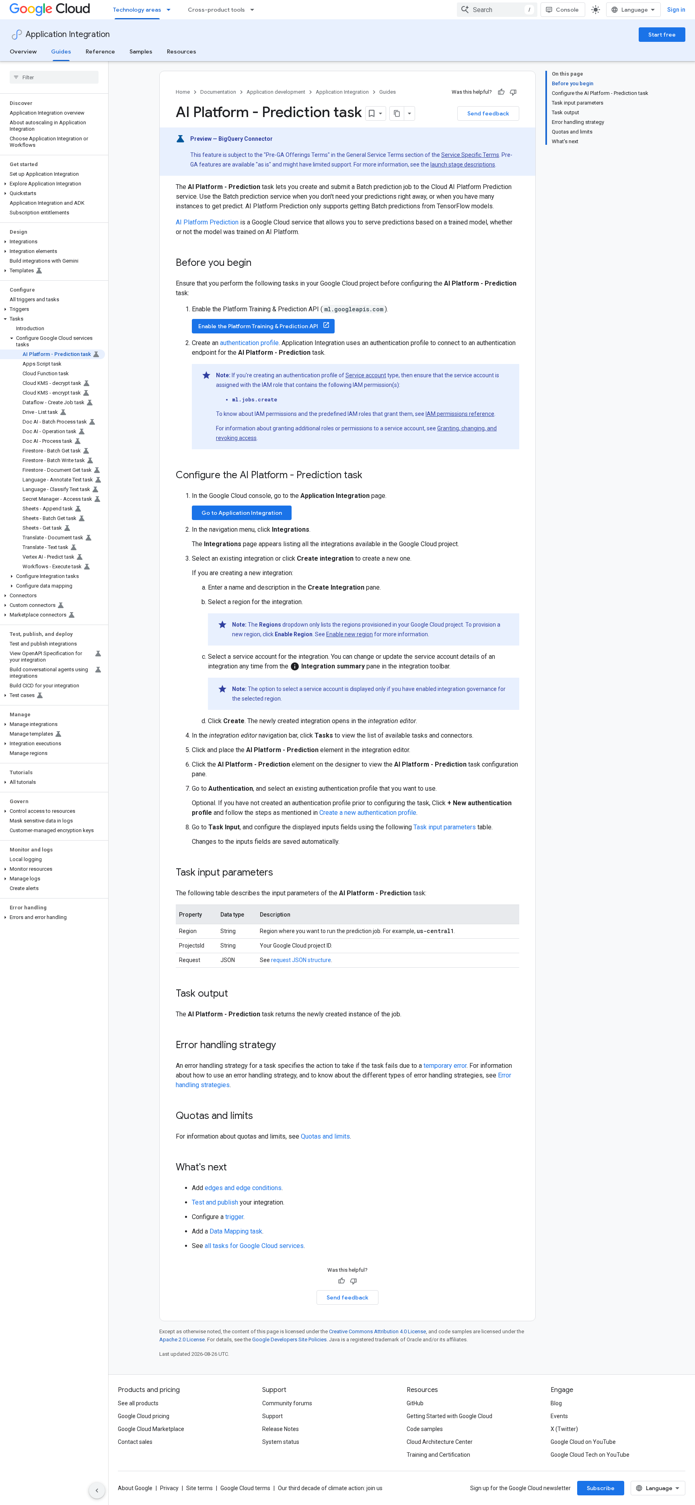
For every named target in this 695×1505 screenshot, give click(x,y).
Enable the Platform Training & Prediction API (258, 326)
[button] (52, 184)
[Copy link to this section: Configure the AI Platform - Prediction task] (370, 476)
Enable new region (349, 634)
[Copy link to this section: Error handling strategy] (284, 1046)
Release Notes (280, 1429)
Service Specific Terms (470, 155)
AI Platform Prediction (207, 222)
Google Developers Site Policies (289, 1339)
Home (183, 92)
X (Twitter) (564, 1429)
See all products (138, 1403)
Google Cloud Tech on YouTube (590, 1455)
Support (272, 1416)
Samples (141, 51)
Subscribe (601, 1488)
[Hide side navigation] (97, 1490)
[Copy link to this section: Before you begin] (259, 263)
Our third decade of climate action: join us (330, 1488)
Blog (556, 1403)
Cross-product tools (216, 9)
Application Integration (68, 34)
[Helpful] (501, 92)
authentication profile (249, 343)
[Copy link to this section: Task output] (236, 994)
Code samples (425, 1429)
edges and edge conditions (243, 1188)
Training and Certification (438, 1455)
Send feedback (488, 113)
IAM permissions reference (460, 414)
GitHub (415, 1403)
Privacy (169, 1488)
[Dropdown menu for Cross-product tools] (254, 9)
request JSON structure (301, 960)
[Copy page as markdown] (397, 113)
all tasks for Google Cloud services (254, 1246)
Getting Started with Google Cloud (449, 1416)
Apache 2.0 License (182, 1339)
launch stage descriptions (462, 164)
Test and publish (215, 1202)
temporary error (445, 1065)
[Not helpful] (513, 92)
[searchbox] (54, 77)
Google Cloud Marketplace (151, 1429)
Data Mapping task (236, 1231)
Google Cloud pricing (143, 1416)
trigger (234, 1217)
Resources (181, 51)
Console (567, 9)
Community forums (287, 1403)
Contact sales (135, 1442)
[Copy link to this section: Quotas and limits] (261, 1116)
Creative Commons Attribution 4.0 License (377, 1331)
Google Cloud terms (245, 1488)
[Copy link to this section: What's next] (235, 1168)
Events (559, 1416)
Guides (61, 51)
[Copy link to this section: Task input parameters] (281, 873)
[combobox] (497, 9)
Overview (23, 51)
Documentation (218, 92)
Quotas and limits (325, 1136)
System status (280, 1442)
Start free (662, 34)
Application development (276, 92)
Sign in (676, 9)
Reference (100, 51)
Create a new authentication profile (367, 812)
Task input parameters (444, 827)
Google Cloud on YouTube (583, 1442)
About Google (135, 1488)
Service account (365, 375)
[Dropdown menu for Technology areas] (171, 9)
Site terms (199, 1488)
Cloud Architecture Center (440, 1442)
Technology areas (137, 9)
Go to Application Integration (242, 512)
